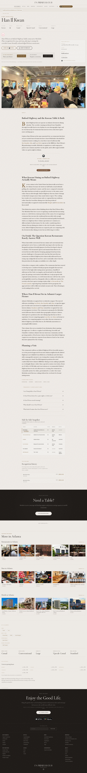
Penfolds (67, 742)
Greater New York (6, 752)
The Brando (25, 744)
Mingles (50, 202)
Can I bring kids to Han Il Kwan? (32, 391)
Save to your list (25, 48)
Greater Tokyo (5, 750)
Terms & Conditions (69, 761)
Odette (4, 742)
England (4, 753)
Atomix (4, 740)
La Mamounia (25, 739)
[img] (3, 34)
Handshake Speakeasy (48, 737)
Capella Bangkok (26, 737)
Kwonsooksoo (59, 202)
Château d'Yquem (68, 737)
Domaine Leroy (68, 740)
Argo (45, 744)
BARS (28, 6)
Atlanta (3, 16)
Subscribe (52, 728)
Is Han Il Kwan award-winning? (32, 400)
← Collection (5, 13)
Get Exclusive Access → (67, 6)
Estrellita (24, 439)
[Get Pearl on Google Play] (48, 719)
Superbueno (46, 740)
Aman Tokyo (25, 740)
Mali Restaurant (25, 452)
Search (66, 752)
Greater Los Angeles (6, 755)
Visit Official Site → (43, 523)
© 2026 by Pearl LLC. (43, 767)
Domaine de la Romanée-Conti (71, 739)
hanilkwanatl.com (65, 53)
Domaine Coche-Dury (69, 744)
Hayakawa (34, 308)
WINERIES (33, 6)
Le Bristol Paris (26, 742)
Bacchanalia (25, 143)
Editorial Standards (68, 757)
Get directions (64, 57)
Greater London (6, 757)
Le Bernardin (55, 281)
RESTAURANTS (17, 6)
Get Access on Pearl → (43, 170)
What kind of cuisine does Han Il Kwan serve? (35, 409)
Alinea (55, 317)
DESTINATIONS (6, 747)
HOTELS (24, 6)
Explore (66, 750)
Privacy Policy (67, 759)
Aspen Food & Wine (48, 750)
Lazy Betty (39, 143)
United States (9, 16)
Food (24, 750)
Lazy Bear (48, 317)
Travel (24, 753)
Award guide (61, 474)
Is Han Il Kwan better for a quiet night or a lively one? (37, 396)
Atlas (31, 143)
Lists (66, 753)
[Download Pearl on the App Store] (39, 719)
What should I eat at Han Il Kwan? (32, 405)
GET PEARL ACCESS (43, 712)
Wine (24, 752)
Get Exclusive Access (43, 513)
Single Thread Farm (6, 737)
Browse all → (82, 542)
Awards (66, 755)
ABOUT (66, 747)
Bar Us (45, 742)
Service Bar (46, 739)
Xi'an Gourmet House (26, 434)
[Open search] (57, 6)
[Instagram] (43, 769)
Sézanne (4, 744)
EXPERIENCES (40, 6)
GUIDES (46, 6)
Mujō (41, 308)
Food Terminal (25, 444)
